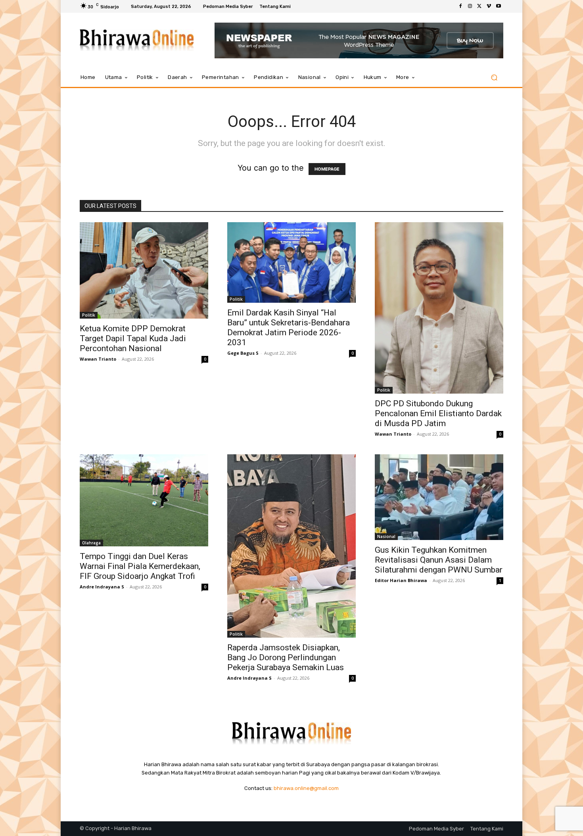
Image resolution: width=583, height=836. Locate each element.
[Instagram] (470, 6)
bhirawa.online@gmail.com (306, 788)
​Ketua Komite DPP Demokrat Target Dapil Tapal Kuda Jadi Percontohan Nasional (133, 338)
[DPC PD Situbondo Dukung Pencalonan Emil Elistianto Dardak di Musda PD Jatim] (439, 308)
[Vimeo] (489, 6)
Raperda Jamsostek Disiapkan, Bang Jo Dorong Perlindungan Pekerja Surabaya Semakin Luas (285, 657)
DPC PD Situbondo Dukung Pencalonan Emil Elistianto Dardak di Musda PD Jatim (438, 413)
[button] (494, 77)
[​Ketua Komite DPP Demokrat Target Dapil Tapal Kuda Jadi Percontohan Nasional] (144, 270)
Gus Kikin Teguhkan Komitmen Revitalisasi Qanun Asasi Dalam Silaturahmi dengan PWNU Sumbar (438, 560)
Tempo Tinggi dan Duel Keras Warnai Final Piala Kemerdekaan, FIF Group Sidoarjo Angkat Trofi (140, 566)
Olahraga (91, 543)
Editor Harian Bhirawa (401, 580)
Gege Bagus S (243, 353)
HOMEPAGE (327, 169)
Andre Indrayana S (102, 587)
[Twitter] (479, 6)
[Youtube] (498, 6)
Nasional (386, 536)
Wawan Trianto (98, 359)
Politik (88, 315)
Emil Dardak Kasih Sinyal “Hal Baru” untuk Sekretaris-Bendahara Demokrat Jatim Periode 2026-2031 (288, 327)
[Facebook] (460, 6)
